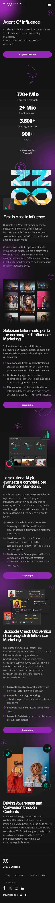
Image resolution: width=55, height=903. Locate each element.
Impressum (19, 875)
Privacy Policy (11, 882)
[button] (49, 4)
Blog (8, 875)
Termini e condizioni (37, 875)
